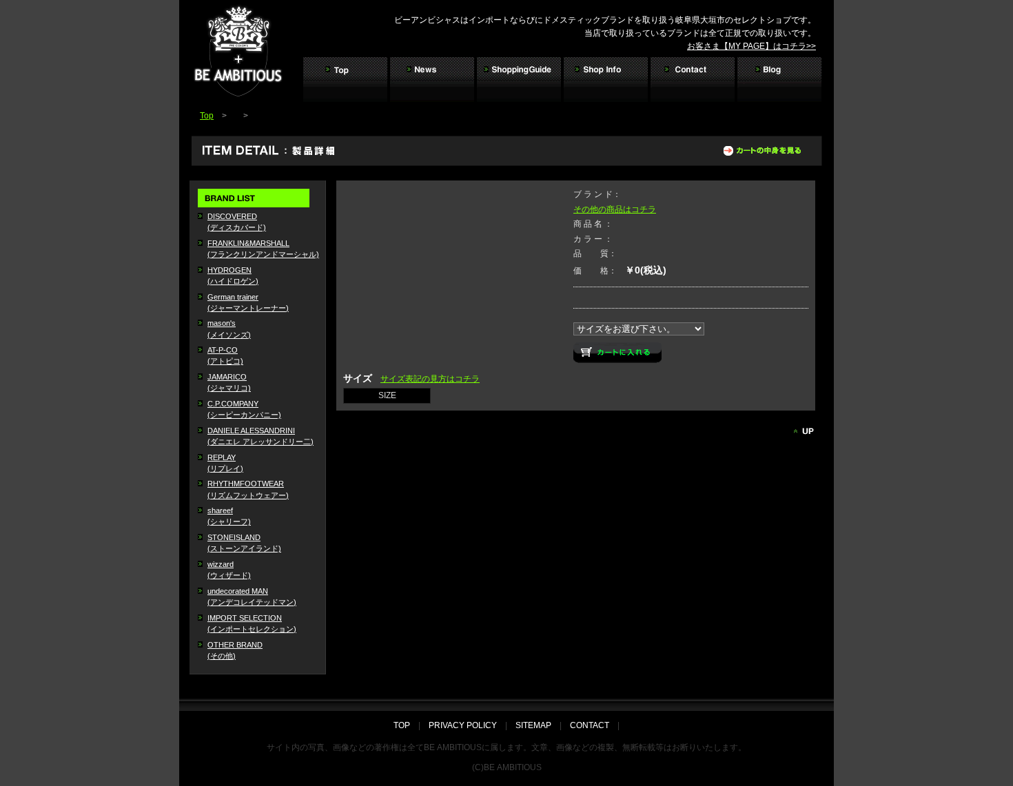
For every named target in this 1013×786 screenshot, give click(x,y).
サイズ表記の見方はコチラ (430, 379)
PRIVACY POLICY (462, 725)
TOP (405, 725)
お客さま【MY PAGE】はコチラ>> (751, 46)
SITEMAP (533, 725)
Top (207, 116)
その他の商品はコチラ (614, 209)
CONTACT (589, 725)
